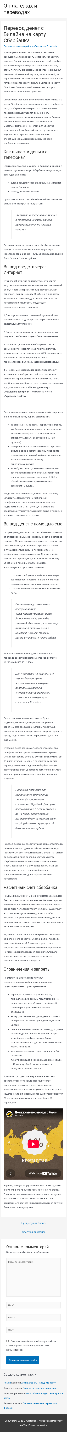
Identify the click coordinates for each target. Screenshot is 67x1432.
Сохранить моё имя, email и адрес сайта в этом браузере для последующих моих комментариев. (31, 1345)
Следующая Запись (34, 1232)
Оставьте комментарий (17, 46)
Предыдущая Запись (33, 1223)
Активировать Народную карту (38, 1382)
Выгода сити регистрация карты (41, 1388)
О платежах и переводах (20, 8)
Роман (7, 1382)
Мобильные (38, 46)
